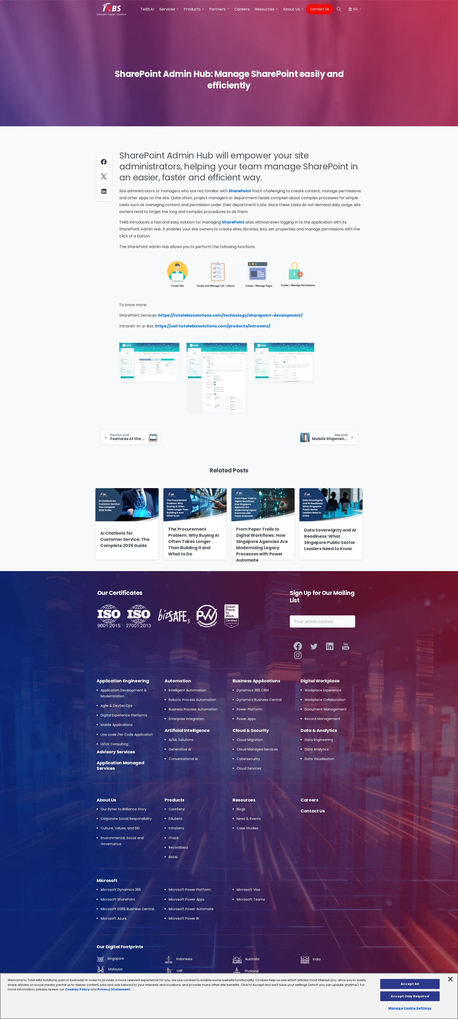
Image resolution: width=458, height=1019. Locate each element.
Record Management (322, 718)
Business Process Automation (193, 709)
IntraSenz (176, 828)
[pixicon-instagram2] (298, 655)
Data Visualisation (319, 758)
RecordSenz (178, 847)
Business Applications (256, 681)
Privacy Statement (113, 989)
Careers (309, 800)
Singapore (115, 958)
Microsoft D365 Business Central (127, 909)
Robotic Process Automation (192, 699)
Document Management (326, 709)
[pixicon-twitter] (314, 646)
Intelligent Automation (187, 690)
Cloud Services (249, 768)
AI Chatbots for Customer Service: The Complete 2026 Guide (125, 539)
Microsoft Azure (114, 918)
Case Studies (247, 828)
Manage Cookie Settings (410, 1008)
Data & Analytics (319, 730)
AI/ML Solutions (181, 739)
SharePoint (240, 191)
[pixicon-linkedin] (330, 646)
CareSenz (177, 809)
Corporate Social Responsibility (126, 818)
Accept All (410, 984)
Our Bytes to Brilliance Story (123, 809)
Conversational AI (183, 758)
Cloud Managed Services (257, 749)
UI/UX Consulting (114, 744)
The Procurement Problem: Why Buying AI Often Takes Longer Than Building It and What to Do (193, 541)
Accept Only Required (410, 996)
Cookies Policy (77, 989)
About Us (106, 800)
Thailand (251, 971)
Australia (251, 959)
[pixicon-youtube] (346, 646)
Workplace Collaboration (325, 699)
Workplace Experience (323, 690)
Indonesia (183, 959)
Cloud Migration (250, 739)
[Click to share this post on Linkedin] (105, 191)
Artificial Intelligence (187, 730)
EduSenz (175, 818)
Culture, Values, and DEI (120, 828)
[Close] (450, 979)
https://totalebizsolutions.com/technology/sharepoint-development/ (230, 315)
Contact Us (313, 811)
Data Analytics (317, 749)
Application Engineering (123, 681)
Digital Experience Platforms (124, 715)
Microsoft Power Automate (191, 909)
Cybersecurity (248, 758)
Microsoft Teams (251, 899)
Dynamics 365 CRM (253, 690)
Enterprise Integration (186, 718)
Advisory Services (116, 752)
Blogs (241, 809)
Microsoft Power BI (184, 918)
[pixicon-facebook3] (298, 646)
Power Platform (249, 709)
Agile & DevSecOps (116, 705)
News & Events (249, 818)
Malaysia (115, 969)
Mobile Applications (117, 724)
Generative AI (180, 749)
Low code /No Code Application (127, 734)
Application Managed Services (120, 765)
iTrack (174, 838)
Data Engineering (319, 739)
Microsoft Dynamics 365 (121, 889)
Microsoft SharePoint (118, 899)
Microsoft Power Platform (190, 889)
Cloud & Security (251, 730)
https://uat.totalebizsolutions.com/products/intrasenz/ (212, 326)
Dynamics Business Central (259, 699)
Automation (178, 681)
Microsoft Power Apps (186, 899)
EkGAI (173, 857)
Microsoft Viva (248, 889)
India (316, 959)
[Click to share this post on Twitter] (105, 176)
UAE (179, 970)
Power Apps (246, 718)
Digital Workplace (320, 681)
